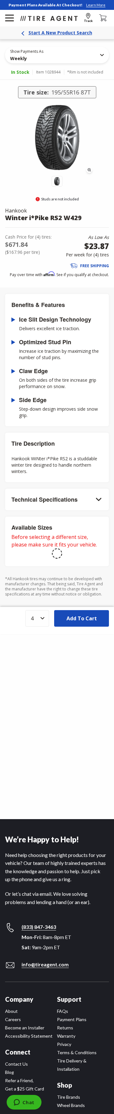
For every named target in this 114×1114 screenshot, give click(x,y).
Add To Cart (81, 618)
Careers (13, 1019)
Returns (65, 1027)
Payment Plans (71, 1019)
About (11, 1011)
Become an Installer (24, 1027)
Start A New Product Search (60, 33)
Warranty (66, 1036)
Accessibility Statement (29, 1036)
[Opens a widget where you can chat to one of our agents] (23, 1103)
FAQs (62, 1011)
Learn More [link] (95, 5)
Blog (9, 1072)
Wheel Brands (71, 1105)
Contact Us (16, 1064)
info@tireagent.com (45, 964)
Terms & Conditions (77, 1052)
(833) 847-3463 (39, 927)
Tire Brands (68, 1097)
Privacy (64, 1044)
